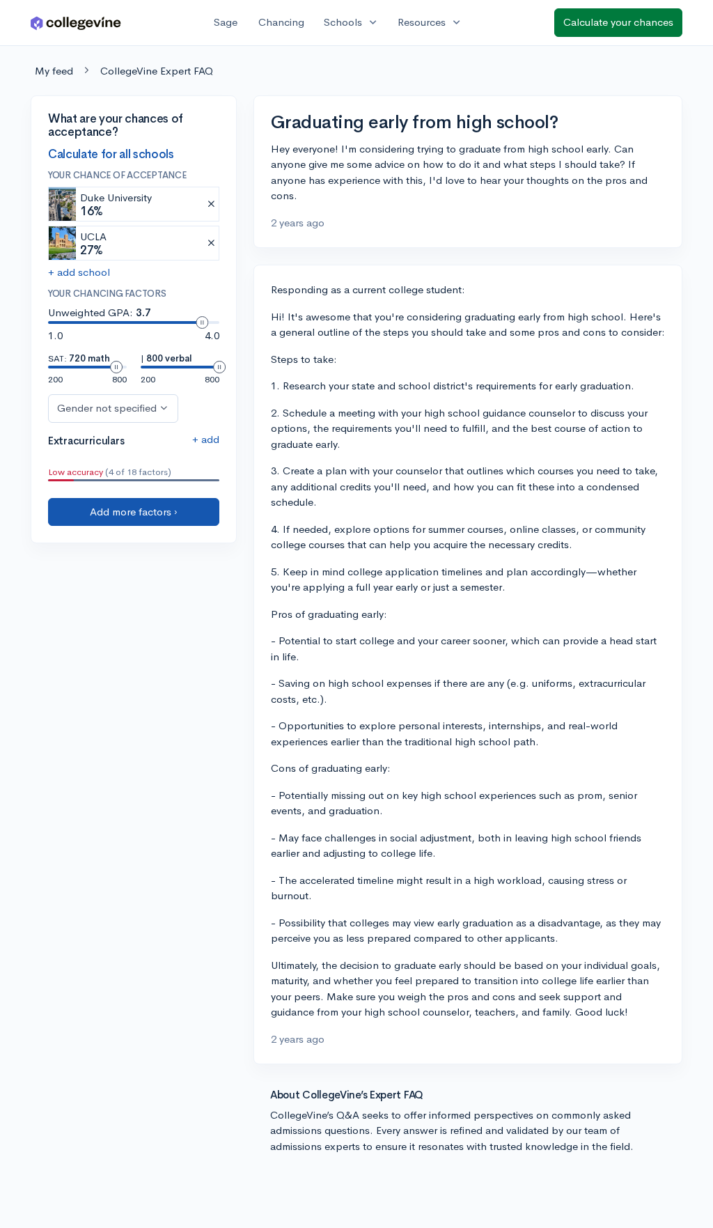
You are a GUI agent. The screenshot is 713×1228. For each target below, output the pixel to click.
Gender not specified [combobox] (107, 407)
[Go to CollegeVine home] (76, 23)
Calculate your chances (618, 22)
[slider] (202, 322)
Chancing (281, 22)
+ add (205, 439)
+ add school (79, 272)
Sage (225, 22)
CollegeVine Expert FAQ (156, 70)
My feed (54, 70)
